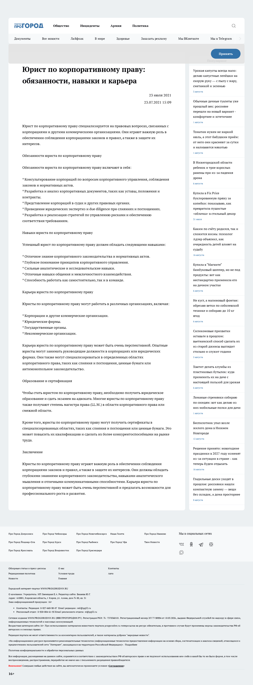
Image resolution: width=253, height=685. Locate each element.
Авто (110, 573)
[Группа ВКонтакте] (181, 544)
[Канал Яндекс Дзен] (211, 544)
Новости (13, 578)
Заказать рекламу (154, 39)
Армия (115, 26)
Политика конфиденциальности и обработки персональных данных (46, 650)
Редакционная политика (21, 573)
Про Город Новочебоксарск (91, 533)
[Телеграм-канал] (201, 544)
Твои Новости (152, 542)
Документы (22, 39)
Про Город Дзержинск (20, 533)
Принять (226, 54)
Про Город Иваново (155, 533)
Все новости (50, 39)
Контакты (113, 568)
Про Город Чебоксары (54, 533)
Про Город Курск (51, 542)
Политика (140, 26)
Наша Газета (117, 533)
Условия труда (66, 573)
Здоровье (123, 39)
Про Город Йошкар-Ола (21, 542)
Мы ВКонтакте (188, 39)
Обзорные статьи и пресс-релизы (27, 568)
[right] (240, 39)
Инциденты (89, 26)
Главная (62, 578)
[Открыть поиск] (234, 26)
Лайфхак (77, 39)
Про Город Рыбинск (87, 542)
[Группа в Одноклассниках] (191, 544)
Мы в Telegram (221, 39)
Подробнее (131, 644)
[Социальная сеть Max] (181, 552)
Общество (61, 26)
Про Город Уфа (118, 542)
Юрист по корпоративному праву (50, 126)
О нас (61, 568)
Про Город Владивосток (55, 550)
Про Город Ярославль (20, 550)
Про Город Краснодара (89, 550)
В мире (100, 39)
